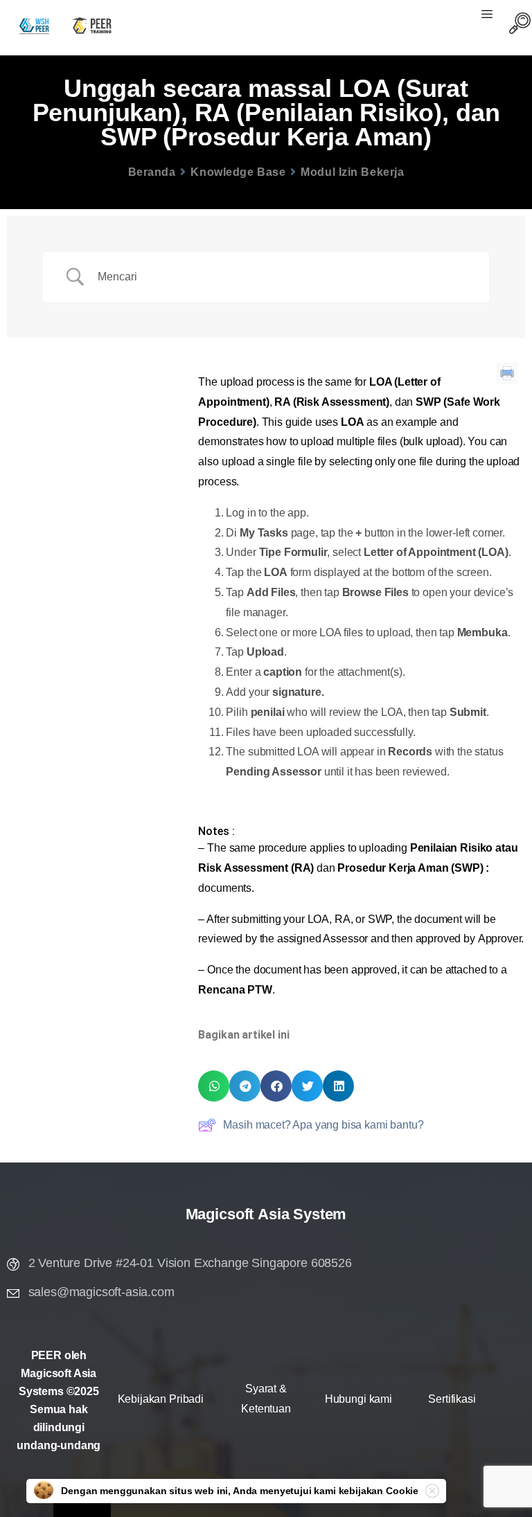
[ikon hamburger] (486, 15)
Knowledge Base (237, 172)
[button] (213, 1086)
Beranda (152, 172)
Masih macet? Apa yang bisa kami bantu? (323, 1125)
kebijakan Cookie (378, 1490)
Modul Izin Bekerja (352, 172)
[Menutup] (432, 1491)
